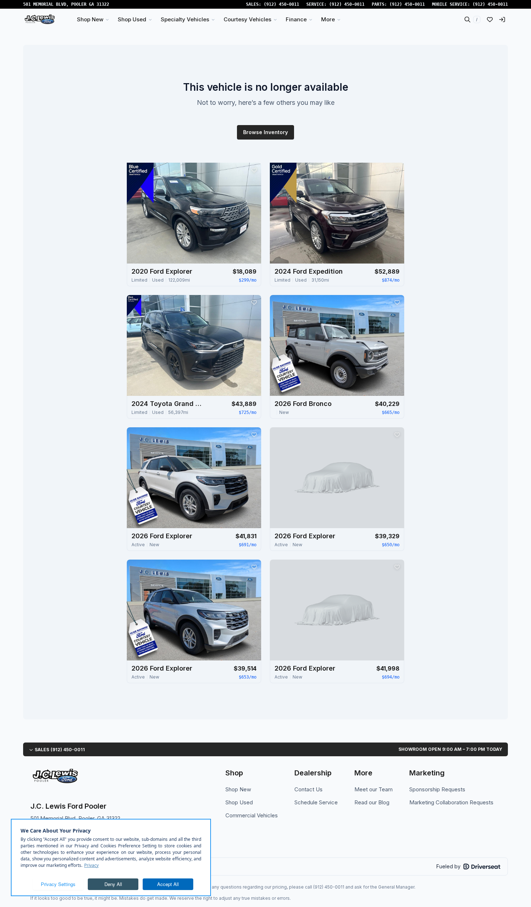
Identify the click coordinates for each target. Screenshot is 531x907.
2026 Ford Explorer (161, 536)
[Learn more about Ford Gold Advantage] (283, 183)
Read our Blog (371, 802)
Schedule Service (316, 802)
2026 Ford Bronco (303, 403)
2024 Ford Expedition (309, 271)
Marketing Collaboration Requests (451, 802)
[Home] (39, 19)
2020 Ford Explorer (161, 271)
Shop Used (239, 802)
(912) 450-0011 (281, 4)
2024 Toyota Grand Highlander (167, 403)
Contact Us (308, 789)
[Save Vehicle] (254, 170)
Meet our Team (373, 789)
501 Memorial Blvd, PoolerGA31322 (66, 4)
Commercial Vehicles (251, 815)
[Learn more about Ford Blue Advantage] (140, 183)
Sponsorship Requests (437, 789)
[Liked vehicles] (490, 19)
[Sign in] (502, 19)
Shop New (238, 789)
